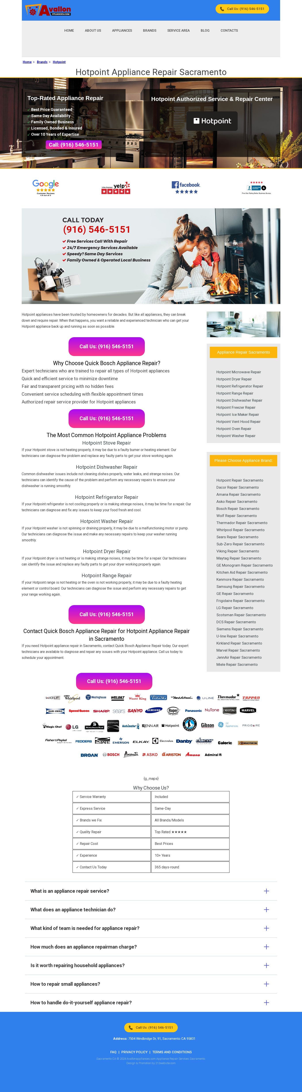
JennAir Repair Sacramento (239, 657)
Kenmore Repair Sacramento (240, 579)
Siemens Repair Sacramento (239, 629)
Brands (149, 31)
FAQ (113, 1052)
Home (69, 31)
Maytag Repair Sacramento (238, 558)
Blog (205, 31)
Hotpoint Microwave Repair (238, 372)
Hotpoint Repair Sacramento (239, 480)
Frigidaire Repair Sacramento (240, 600)
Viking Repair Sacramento (237, 551)
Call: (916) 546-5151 (74, 145)
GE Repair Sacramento (235, 593)
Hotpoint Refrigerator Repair (239, 386)
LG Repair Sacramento (234, 608)
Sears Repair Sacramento (237, 537)
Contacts (229, 31)
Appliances (122, 31)
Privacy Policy (134, 1052)
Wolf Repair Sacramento (236, 515)
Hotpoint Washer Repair (236, 436)
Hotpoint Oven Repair (233, 428)
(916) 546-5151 (97, 229)
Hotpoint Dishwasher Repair (239, 400)
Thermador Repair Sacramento (242, 523)
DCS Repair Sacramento (236, 622)
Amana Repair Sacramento (238, 494)
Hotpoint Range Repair (234, 393)
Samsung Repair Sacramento (240, 586)
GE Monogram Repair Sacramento (244, 565)
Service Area (178, 31)
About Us (93, 31)
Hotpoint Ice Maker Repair (237, 414)
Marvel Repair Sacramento (238, 650)
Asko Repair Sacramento (236, 501)
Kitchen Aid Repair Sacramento (242, 572)
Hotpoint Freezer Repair (236, 407)
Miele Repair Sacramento (237, 664)
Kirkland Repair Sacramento (239, 643)
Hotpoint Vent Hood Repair (238, 421)
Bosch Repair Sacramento (237, 508)
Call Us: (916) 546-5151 (245, 9)
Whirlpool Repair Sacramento (240, 530)
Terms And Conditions (172, 1052)
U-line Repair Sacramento (237, 636)
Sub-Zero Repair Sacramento (240, 544)
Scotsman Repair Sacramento (241, 615)
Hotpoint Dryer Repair (234, 379)
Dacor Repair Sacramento (237, 487)
